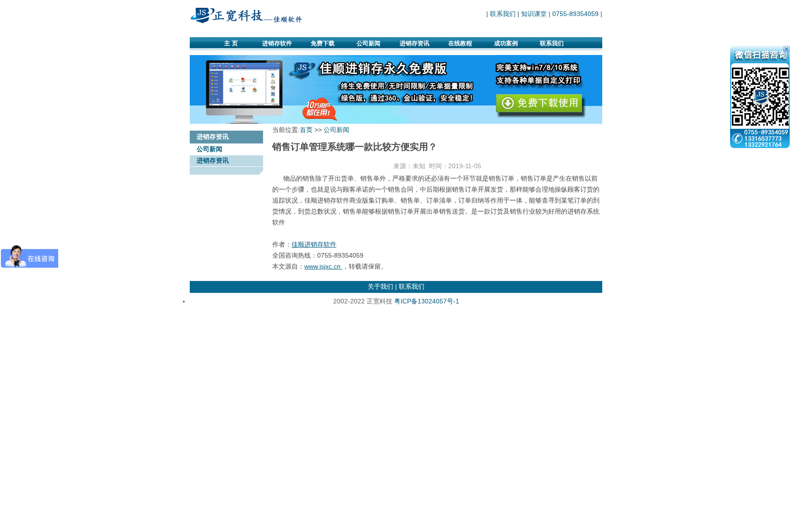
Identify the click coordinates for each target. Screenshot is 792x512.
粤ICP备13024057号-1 (426, 301)
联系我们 (503, 13)
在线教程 (460, 43)
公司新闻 (368, 43)
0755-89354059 (575, 13)
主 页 (231, 43)
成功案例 (506, 43)
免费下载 (323, 43)
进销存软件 (277, 43)
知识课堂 (534, 13)
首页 (306, 129)
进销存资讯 (414, 43)
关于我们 (380, 286)
